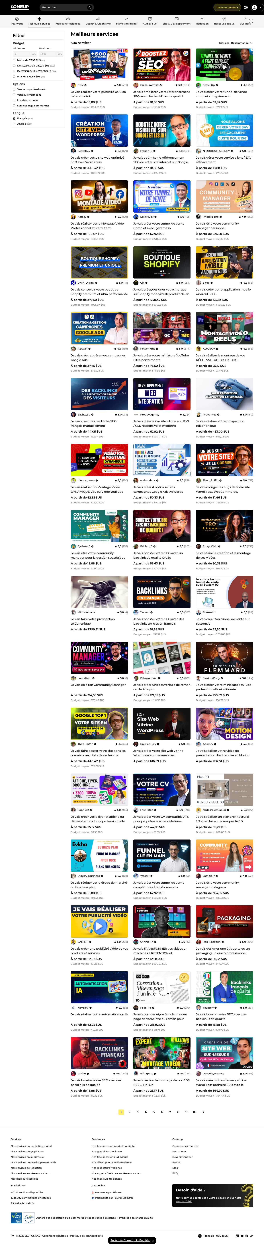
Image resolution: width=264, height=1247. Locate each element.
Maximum (45, 48)
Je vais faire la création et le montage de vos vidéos (223, 555)
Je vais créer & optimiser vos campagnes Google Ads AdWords (158, 489)
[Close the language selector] (153, 1240)
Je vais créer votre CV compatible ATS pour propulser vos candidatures (161, 819)
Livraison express (27, 100)
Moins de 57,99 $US (31, 60)
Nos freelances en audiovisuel (110, 1156)
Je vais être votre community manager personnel (217, 226)
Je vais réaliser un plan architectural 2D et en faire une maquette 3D (222, 819)
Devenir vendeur (182, 1156)
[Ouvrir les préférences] (246, 7)
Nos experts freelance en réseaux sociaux (117, 1173)
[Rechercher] (89, 7)
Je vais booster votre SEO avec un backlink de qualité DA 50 (158, 555)
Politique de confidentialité (86, 1235)
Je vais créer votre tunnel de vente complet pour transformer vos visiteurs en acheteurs (158, 887)
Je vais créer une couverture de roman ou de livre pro (162, 687)
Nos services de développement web (33, 1162)
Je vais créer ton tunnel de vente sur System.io (223, 621)
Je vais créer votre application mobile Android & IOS (223, 292)
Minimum (19, 48)
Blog (175, 1167)
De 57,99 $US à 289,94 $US (36, 65)
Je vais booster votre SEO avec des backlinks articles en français (158, 621)
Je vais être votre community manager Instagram (217, 885)
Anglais (24, 123)
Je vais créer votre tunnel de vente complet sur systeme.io (221, 94)
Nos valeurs (179, 1151)
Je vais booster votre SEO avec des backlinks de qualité (221, 1017)
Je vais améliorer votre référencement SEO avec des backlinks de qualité (161, 94)
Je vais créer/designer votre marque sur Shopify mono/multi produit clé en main (161, 294)
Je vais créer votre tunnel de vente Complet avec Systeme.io (158, 226)
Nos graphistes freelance (107, 1151)
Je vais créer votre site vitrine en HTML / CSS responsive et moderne (161, 423)
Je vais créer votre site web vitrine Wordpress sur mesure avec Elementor (158, 755)
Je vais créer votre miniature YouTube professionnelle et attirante (223, 687)
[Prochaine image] (186, 64)
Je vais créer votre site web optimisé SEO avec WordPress (97, 160)
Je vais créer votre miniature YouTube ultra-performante (161, 358)
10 (194, 1112)
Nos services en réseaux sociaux (30, 1173)
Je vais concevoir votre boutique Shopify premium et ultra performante (99, 292)
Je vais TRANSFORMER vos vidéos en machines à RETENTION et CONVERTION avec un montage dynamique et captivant (160, 955)
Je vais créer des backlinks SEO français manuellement (93, 423)
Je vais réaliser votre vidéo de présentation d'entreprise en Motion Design (222, 755)
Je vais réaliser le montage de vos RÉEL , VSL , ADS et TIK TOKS (220, 358)
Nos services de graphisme (27, 1151)
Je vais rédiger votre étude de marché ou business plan (99, 885)
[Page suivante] (203, 1112)
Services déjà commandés (33, 105)
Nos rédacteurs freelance (107, 1167)
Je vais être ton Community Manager (98, 685)
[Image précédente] (137, 64)
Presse (176, 1162)
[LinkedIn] (237, 1236)
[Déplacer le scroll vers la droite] (251, 21)
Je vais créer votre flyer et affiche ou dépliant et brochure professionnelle (98, 819)
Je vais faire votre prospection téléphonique (93, 621)
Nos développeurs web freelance (112, 1162)
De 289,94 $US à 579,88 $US (36, 71)
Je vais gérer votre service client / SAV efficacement (223, 160)
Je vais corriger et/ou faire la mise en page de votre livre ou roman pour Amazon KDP (160, 1019)
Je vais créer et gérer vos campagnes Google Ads (98, 358)
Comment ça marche (185, 1145)
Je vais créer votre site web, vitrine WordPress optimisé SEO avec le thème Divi (221, 1085)
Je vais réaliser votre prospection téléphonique (220, 423)
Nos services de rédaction (26, 1167)
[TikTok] (251, 1236)
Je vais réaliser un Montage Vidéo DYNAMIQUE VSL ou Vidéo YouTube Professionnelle (97, 491)
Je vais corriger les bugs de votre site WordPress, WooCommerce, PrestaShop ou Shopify (223, 491)
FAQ (175, 1173)
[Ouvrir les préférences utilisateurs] (260, 7)
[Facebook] (246, 1236)
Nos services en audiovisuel (27, 1156)
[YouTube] (242, 1236)
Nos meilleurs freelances (107, 1178)
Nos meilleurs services (24, 1178)
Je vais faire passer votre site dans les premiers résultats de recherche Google (98, 755)
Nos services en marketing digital (31, 1145)
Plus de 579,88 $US (31, 76)
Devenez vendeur (227, 7)
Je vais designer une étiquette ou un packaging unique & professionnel (223, 951)
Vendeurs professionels (31, 89)
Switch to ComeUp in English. (130, 1240)
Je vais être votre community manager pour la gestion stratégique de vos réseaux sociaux (98, 557)
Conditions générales (55, 1235)
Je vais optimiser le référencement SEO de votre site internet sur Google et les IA (160, 162)
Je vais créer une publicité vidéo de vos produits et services (99, 951)
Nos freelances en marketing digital (113, 1145)
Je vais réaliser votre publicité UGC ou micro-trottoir (98, 94)
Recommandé (240, 42)
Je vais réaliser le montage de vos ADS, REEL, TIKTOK (161, 1083)
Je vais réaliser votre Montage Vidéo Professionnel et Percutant (97, 226)
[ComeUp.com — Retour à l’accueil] (20, 7)
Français (25, 118)
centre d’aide (184, 1201)
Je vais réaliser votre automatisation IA (99, 1014)
